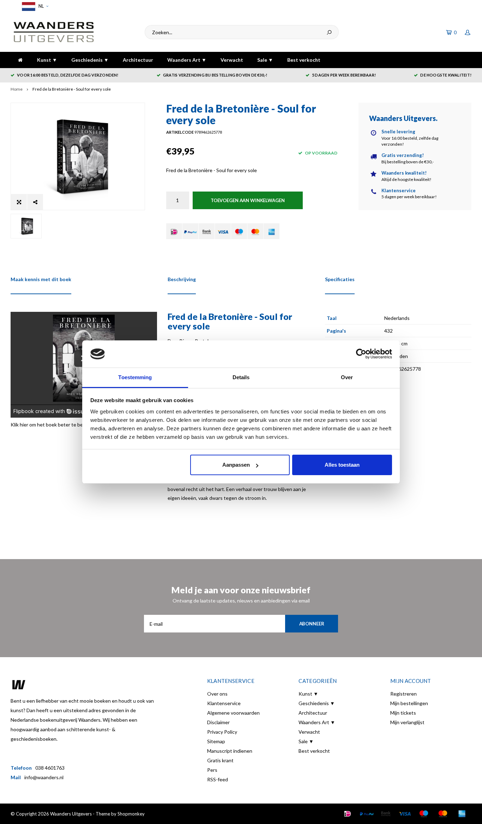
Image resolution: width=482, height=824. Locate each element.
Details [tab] (241, 377)
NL (40, 6)
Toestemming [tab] (135, 377)
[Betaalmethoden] (174, 231)
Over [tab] (347, 377)
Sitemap (216, 741)
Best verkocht (303, 60)
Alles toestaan (342, 465)
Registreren (403, 694)
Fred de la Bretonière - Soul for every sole (71, 89)
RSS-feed (217, 779)
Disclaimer (218, 722)
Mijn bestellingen (409, 703)
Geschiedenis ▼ (90, 60)
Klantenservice (224, 703)
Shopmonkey (131, 814)
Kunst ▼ (47, 60)
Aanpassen (236, 465)
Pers (212, 770)
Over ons (217, 694)
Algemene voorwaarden (233, 713)
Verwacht (232, 60)
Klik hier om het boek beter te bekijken (53, 425)
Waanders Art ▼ (186, 60)
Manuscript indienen (229, 751)
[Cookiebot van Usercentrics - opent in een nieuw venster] (361, 354)
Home (17, 89)
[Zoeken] (329, 32)
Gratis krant (220, 760)
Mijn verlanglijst (407, 722)
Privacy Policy (222, 732)
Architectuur (138, 60)
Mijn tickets (403, 713)
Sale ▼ (265, 60)
